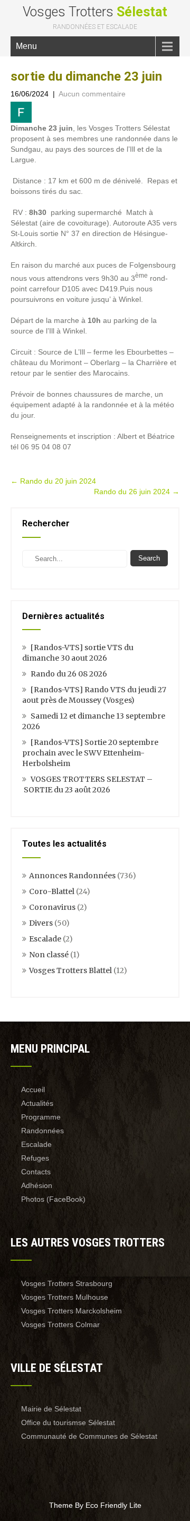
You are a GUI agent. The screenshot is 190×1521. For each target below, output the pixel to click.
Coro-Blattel (51, 891)
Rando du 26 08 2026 (69, 674)
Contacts (36, 1171)
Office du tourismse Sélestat (68, 1422)
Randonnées (42, 1130)
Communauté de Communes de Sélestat (89, 1436)
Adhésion (36, 1185)
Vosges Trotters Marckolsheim (71, 1311)
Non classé (49, 954)
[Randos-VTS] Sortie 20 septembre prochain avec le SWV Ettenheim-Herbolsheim (90, 753)
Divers (41, 923)
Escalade (45, 939)
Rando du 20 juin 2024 (53, 481)
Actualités (37, 1103)
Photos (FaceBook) (53, 1199)
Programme (41, 1117)
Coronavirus (52, 907)
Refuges (35, 1158)
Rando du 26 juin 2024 (136, 491)
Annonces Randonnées (72, 875)
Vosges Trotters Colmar (60, 1324)
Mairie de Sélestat (51, 1409)
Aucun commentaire (92, 94)
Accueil (33, 1089)
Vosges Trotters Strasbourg (66, 1283)
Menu (26, 46)
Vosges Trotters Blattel (70, 970)
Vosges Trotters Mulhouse (64, 1297)
